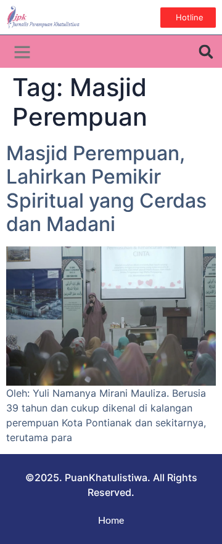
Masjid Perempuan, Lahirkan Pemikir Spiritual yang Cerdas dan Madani (106, 188)
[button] (22, 52)
